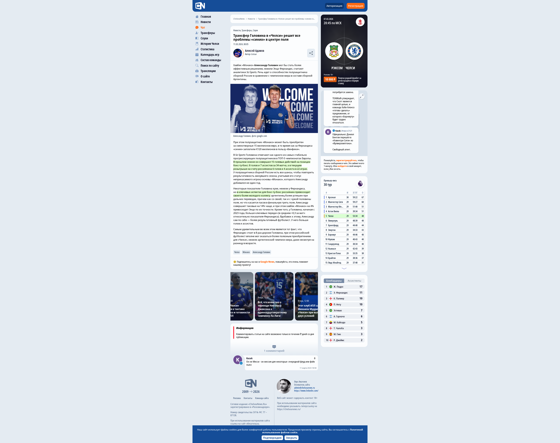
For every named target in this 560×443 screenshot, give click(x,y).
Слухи (255, 30)
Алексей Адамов (254, 51)
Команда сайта (262, 398)
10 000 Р (330, 79)
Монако (246, 252)
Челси (236, 252)
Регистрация (355, 5)
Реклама (237, 398)
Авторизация (334, 5)
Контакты (248, 398)
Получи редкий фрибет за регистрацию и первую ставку (349, 80)
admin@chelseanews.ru (304, 387)
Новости (237, 30)
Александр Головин (261, 252)
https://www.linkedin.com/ (306, 390)
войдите (342, 165)
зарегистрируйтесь (346, 160)
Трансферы (247, 30)
